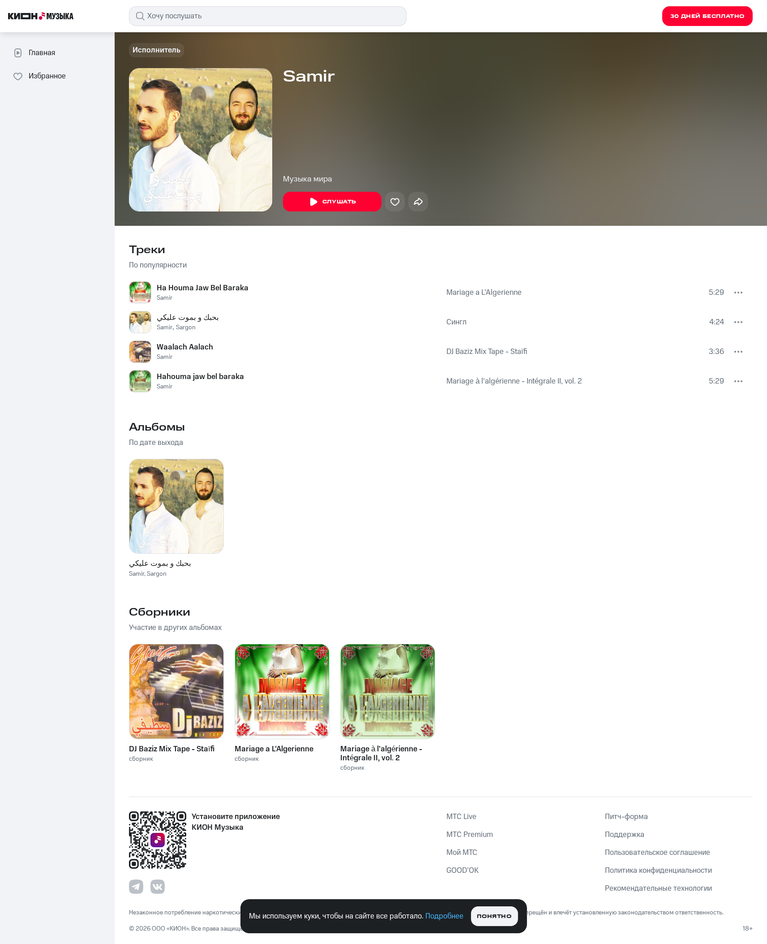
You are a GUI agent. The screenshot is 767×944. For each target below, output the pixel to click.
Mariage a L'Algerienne (484, 292)
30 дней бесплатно (707, 16)
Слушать (339, 202)
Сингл (456, 322)
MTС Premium (469, 834)
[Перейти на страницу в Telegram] (136, 886)
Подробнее (444, 916)
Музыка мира (307, 179)
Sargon (186, 327)
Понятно (494, 916)
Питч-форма (626, 816)
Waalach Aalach (185, 347)
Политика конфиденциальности (658, 870)
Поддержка (624, 834)
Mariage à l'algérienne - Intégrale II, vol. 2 (514, 381)
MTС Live (461, 816)
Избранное (47, 76)
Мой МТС (461, 852)
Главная (42, 52)
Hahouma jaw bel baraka (200, 376)
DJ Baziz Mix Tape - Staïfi (486, 351)
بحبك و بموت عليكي (188, 317)
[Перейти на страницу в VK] (157, 886)
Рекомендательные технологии (658, 888)
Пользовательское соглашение (657, 852)
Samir (164, 297)
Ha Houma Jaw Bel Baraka (203, 288)
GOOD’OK (462, 870)
